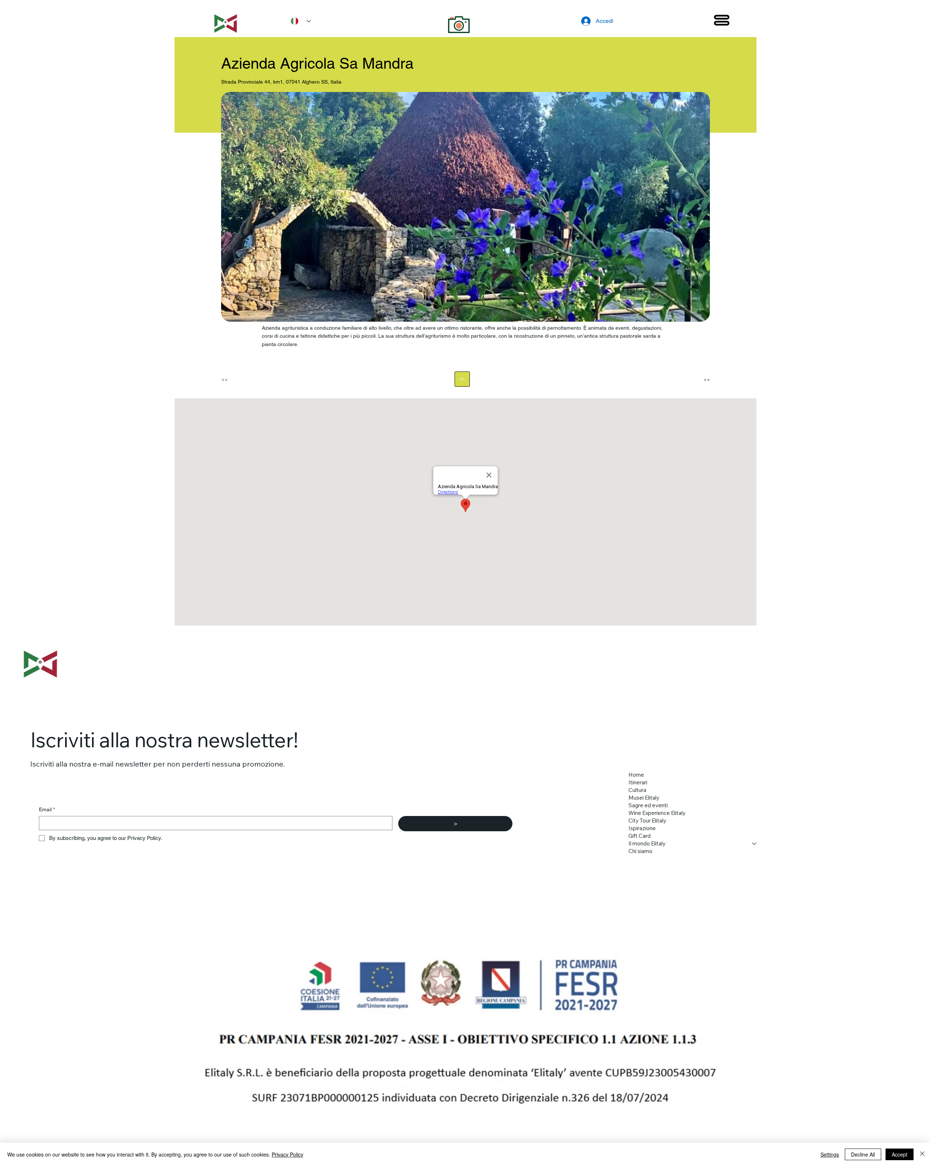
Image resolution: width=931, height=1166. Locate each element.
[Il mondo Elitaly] (755, 843)
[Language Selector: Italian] (298, 21)
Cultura (637, 790)
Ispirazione (642, 828)
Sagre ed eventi (648, 805)
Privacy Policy (287, 1154)
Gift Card (639, 835)
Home (636, 774)
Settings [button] (829, 1154)
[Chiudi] (922, 1154)
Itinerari (637, 782)
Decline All (863, 1154)
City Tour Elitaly (647, 820)
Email (47, 809)
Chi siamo (640, 851)
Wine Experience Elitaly (657, 812)
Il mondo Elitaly (647, 843)
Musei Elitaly (643, 797)
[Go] (462, 379)
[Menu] (722, 20)
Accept (899, 1154)
